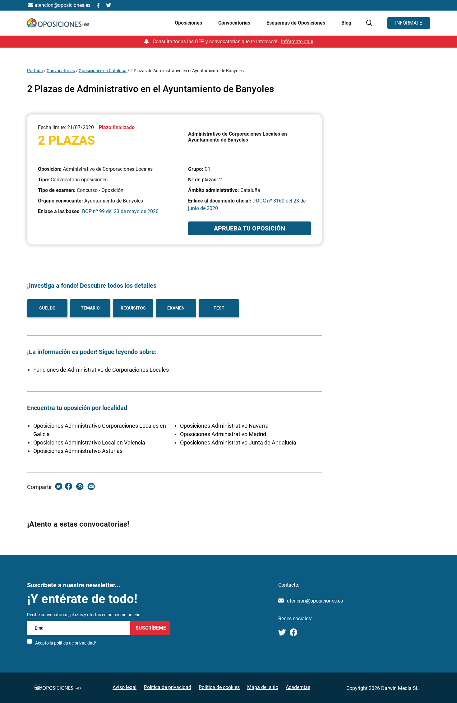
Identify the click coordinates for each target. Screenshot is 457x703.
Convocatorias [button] (235, 23)
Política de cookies (219, 687)
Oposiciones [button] (189, 23)
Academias (298, 687)
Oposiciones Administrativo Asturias (77, 451)
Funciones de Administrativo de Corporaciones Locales (101, 369)
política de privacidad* (75, 642)
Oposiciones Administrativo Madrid (223, 434)
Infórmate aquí (297, 41)
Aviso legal (124, 687)
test (219, 307)
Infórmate (408, 23)
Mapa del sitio (262, 687)
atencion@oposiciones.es (315, 601)
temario (90, 307)
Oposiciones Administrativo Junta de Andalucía (238, 442)
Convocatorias (61, 70)
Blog (346, 23)
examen (176, 307)
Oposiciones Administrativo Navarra (224, 425)
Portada (35, 70)
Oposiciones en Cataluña (103, 70)
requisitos (133, 307)
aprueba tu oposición (249, 228)
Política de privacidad (167, 687)
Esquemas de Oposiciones (296, 23)
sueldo (47, 307)
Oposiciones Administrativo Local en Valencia (89, 442)
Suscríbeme (150, 628)
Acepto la (66, 642)
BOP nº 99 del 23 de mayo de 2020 (120, 211)
